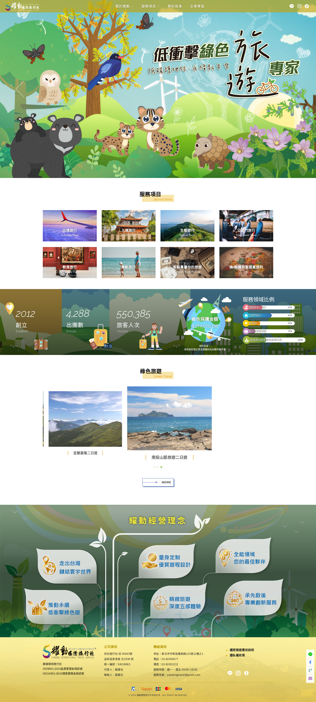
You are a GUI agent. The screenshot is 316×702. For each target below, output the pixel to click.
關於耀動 (123, 6)
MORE (166, 482)
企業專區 (197, 6)
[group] (85, 423)
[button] (23, 89)
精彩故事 (175, 6)
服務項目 (149, 6)
